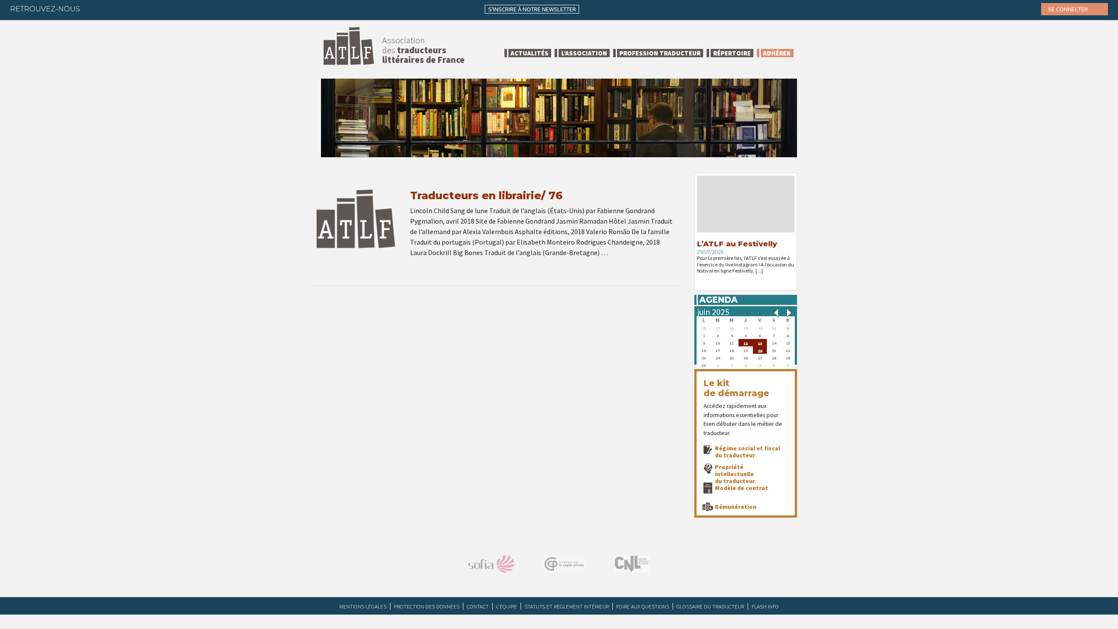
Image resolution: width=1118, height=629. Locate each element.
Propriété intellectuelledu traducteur (735, 474)
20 (760, 350)
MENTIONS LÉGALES (362, 606)
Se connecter (1068, 9)
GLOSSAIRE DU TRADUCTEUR (710, 606)
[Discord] (179, 8)
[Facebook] (94, 8)
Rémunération (735, 507)
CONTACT (478, 606)
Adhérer (776, 53)
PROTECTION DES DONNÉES (426, 606)
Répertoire (732, 53)
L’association (584, 53)
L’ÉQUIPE (506, 606)
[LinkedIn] (128, 8)
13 (760, 343)
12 (745, 343)
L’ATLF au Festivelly (737, 243)
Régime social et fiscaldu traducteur (747, 451)
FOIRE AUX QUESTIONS (642, 606)
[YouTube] (162, 8)
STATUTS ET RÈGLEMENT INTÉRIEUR (566, 606)
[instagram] (145, 8)
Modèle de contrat (741, 488)
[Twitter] (111, 8)
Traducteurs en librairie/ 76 (486, 195)
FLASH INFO (765, 606)
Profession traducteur (659, 53)
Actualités (530, 53)
